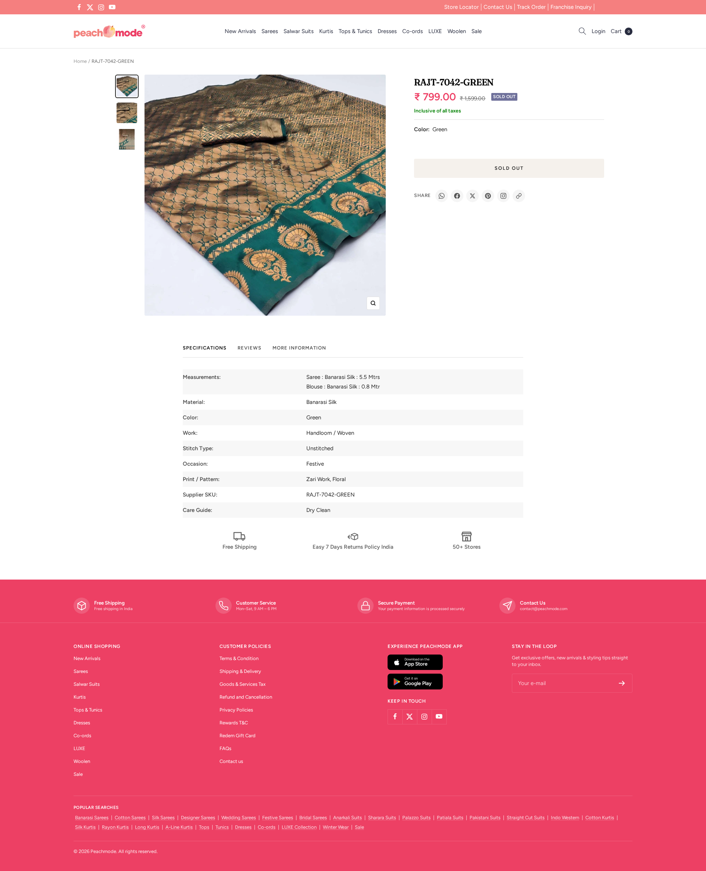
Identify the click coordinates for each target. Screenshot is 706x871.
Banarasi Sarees (91, 817)
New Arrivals (240, 31)
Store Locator (461, 7)
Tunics (222, 827)
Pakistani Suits (485, 817)
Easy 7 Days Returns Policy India (353, 547)
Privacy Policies (236, 710)
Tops (204, 827)
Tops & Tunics (355, 31)
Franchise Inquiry (571, 7)
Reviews (249, 348)
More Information (299, 348)
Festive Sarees (277, 817)
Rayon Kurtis (115, 827)
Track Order (531, 7)
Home (80, 61)
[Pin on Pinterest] (488, 196)
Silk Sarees (163, 817)
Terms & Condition (239, 658)
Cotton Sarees (130, 817)
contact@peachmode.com (543, 608)
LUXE (435, 31)
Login (598, 31)
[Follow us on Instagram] (101, 7)
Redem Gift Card (238, 735)
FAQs (225, 748)
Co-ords (412, 31)
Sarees (269, 31)
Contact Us (498, 7)
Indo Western (565, 817)
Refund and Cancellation (246, 697)
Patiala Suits (450, 817)
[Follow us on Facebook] (79, 7)
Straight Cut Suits (526, 817)
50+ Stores (467, 547)
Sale (476, 31)
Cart (620, 31)
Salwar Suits (299, 31)
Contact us (231, 761)
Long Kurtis (147, 827)
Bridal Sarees (313, 817)
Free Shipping (239, 547)
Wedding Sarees (238, 817)
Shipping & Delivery (240, 671)
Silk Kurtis (85, 827)
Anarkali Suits (347, 817)
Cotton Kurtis (599, 817)
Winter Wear (336, 827)
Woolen (457, 31)
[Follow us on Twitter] (90, 7)
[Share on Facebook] (457, 196)
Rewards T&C (234, 722)
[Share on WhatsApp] (441, 196)
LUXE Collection (299, 827)
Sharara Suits (382, 817)
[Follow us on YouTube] (112, 7)
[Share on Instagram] (503, 196)
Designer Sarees (198, 817)
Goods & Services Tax (242, 684)
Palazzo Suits (416, 817)
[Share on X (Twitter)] (472, 196)
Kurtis (326, 31)
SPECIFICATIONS (205, 348)
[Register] (622, 683)
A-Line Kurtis (179, 827)
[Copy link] (519, 196)
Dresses (387, 31)
